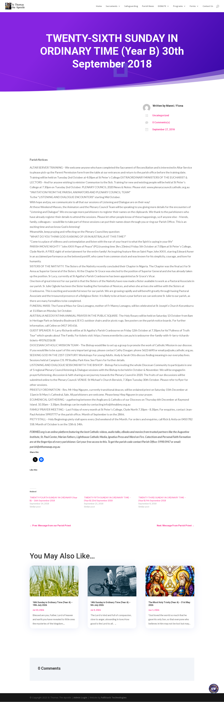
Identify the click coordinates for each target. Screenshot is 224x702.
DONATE (162, 6)
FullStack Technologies (113, 697)
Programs (178, 6)
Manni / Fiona (174, 105)
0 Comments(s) (161, 122)
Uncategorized (160, 115)
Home (99, 6)
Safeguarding (131, 6)
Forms (193, 6)
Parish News (148, 6)
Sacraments (111, 6)
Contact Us (208, 6)
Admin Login (80, 697)
